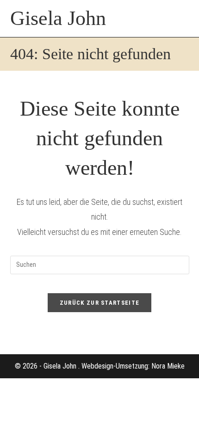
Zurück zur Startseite (99, 302)
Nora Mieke (168, 366)
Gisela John (58, 18)
